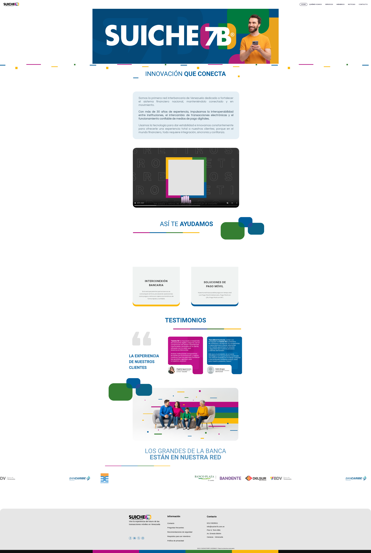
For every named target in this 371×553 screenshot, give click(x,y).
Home (303, 4)
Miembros (341, 4)
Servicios (329, 4)
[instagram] (142, 524)
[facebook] (130, 524)
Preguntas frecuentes (175, 528)
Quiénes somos (315, 4)
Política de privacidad (175, 541)
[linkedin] (134, 524)
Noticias (351, 4)
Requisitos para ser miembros (178, 536)
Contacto (363, 4)
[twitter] (138, 524)
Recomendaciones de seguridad (179, 532)
